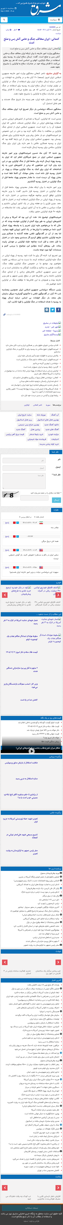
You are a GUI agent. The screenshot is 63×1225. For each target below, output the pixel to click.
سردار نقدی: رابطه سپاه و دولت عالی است (43, 1140)
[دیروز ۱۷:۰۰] (50, 839)
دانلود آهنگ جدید (51, 424)
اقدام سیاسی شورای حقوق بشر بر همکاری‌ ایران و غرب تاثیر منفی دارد (32, 345)
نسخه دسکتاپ (31, 1208)
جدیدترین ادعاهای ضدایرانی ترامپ (46, 937)
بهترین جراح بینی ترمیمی (28, 424)
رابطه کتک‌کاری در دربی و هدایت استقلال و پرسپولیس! (38, 1000)
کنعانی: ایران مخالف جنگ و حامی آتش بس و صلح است (31, 41)
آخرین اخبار (56, 980)
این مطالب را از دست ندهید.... (48, 614)
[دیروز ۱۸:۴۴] (50, 625)
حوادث (58, 951)
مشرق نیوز (39, 7)
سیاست (53, 19)
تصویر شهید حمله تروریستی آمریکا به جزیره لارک (20, 820)
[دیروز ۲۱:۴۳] (50, 783)
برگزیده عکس (55, 812)
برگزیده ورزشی (55, 756)
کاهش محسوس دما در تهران (48, 1170)
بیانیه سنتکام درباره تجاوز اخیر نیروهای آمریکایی (41, 918)
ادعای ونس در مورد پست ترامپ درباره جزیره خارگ (40, 892)
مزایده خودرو (53, 434)
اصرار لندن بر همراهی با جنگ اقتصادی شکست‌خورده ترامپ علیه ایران (32, 996)
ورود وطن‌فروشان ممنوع (50, 873)
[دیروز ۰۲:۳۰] (17, 1187)
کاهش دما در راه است (29, 700)
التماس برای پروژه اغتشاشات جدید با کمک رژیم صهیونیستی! (36, 880)
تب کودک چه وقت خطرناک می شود (18, 1198)
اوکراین (26, 405)
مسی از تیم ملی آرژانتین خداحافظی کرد (44, 1117)
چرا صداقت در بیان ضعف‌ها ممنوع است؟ (43, 1053)
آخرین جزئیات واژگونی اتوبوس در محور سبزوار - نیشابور (38, 907)
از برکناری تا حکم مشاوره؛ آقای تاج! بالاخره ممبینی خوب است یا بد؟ (21, 796)
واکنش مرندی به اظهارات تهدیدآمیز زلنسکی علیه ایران (38, 355)
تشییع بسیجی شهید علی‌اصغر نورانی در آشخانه (22, 836)
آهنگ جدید (20, 429)
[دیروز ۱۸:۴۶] (50, 641)
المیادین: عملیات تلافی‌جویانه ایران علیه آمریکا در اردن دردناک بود (34, 1026)
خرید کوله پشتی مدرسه (49, 444)
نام (59, 459)
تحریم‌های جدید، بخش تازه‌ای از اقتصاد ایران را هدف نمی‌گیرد (36, 1159)
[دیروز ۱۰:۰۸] (50, 704)
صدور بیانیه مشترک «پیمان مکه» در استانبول (42, 1121)
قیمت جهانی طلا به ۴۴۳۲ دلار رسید (45, 733)
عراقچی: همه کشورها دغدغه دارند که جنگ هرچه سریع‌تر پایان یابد (34, 1045)
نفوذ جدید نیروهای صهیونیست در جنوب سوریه (41, 1166)
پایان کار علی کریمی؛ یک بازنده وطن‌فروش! (42, 888)
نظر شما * (56, 474)
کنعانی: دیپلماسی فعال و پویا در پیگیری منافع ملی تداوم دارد (35, 377)
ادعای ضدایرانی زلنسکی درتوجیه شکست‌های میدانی (38, 381)
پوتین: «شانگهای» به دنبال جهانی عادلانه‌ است (41, 1113)
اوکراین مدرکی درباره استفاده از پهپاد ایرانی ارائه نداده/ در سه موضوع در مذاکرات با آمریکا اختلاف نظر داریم (32, 372)
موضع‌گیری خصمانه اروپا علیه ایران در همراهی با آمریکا (38, 930)
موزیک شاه (41, 415)
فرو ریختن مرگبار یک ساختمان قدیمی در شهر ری (48, 972)
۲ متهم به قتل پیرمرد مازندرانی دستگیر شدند (22, 669)
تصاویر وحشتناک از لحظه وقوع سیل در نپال (43, 922)
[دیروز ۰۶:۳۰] (46, 1187)
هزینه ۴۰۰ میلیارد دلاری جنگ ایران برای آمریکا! (41, 1079)
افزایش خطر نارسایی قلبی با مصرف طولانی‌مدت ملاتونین (48, 1198)
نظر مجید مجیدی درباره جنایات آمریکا (45, 1109)
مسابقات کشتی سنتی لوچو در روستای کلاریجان (41, 1151)
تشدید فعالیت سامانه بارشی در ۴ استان (17, 972)
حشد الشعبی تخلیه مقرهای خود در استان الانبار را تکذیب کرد (36, 926)
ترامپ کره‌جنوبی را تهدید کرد (48, 903)
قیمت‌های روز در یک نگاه (51, 718)
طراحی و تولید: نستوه (31, 1221)
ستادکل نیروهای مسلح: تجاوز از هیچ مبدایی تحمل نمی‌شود (37, 1049)
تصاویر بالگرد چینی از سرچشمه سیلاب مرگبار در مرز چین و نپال (35, 988)
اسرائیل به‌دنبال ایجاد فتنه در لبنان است (44, 1136)
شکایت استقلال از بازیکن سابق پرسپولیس (21, 763)
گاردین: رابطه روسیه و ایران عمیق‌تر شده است (40, 367)
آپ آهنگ (55, 415)
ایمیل (58, 467)
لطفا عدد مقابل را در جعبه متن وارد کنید (46, 493)
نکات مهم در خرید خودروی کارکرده (46, 1132)
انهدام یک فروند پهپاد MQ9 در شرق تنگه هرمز (41, 1090)
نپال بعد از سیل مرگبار (50, 895)
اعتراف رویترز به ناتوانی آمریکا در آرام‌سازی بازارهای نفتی (38, 1007)
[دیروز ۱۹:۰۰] (46, 962)
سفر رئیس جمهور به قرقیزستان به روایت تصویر (22, 852)
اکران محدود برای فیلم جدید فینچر (46, 1068)
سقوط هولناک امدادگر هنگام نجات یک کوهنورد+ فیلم (22, 638)
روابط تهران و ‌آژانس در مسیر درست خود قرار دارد (39, 395)
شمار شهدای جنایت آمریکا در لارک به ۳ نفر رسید (20, 622)
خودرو (58, 582)
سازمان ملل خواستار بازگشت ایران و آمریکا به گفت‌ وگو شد (37, 1015)
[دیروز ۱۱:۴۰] (50, 688)
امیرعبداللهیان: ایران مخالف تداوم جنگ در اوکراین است (37, 359)
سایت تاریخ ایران (24, 415)
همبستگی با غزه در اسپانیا (49, 1011)
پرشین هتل (35, 429)
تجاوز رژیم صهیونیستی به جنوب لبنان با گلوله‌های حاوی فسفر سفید (34, 1003)
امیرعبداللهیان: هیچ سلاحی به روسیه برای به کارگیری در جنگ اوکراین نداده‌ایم (33, 351)
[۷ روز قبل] (17, 593)
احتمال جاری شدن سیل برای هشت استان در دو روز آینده (37, 1057)
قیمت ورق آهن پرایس (15, 434)
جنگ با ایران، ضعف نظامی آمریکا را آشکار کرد (42, 1125)
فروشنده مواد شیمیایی (37, 439)
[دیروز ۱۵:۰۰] (50, 855)
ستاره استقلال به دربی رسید (27, 778)
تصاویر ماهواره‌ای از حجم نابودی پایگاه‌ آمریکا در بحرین (39, 876)
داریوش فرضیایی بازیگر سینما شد (46, 1155)
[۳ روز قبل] (46, 593)
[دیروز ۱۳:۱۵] (50, 672)
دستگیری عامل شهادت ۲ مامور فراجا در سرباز (42, 1087)
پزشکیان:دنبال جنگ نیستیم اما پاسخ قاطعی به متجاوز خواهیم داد (34, 911)
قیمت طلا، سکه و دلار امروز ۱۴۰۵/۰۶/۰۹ (22, 652)
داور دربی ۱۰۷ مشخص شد (49, 899)
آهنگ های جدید (52, 429)
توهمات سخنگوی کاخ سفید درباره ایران (44, 1019)
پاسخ (7, 522)
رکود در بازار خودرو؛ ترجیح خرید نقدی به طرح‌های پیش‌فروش (18, 603)
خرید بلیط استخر (36, 434)
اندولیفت (55, 439)
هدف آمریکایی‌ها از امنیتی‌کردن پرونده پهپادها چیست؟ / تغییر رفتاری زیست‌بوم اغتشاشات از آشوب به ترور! (33, 390)
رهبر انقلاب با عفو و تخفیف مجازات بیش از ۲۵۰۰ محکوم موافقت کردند (32, 1064)
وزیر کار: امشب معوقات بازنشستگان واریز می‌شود (21, 685)
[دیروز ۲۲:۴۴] (50, 767)
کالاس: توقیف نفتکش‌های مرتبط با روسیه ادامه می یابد (38, 1098)
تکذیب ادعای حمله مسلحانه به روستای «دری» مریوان (39, 1083)
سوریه (48, 405)
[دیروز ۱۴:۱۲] (50, 657)
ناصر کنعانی (37, 405)
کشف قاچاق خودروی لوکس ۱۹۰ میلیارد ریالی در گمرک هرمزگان (47, 603)
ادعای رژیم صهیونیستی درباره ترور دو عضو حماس (40, 1038)
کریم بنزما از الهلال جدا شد (49, 933)
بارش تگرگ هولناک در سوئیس (47, 1128)
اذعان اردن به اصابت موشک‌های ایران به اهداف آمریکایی (38, 884)
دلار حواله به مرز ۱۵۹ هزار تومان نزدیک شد (43, 730)
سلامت (58, 1176)
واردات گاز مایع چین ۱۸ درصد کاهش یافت (43, 984)
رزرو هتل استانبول (24, 419)
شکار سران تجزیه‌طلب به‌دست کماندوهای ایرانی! (38, 748)
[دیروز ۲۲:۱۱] (50, 823)
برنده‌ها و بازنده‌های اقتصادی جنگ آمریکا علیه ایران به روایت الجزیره (33, 1102)
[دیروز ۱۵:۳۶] (17, 962)
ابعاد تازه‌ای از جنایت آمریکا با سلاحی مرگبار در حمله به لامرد (36, 992)
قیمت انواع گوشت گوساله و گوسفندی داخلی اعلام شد (38, 722)
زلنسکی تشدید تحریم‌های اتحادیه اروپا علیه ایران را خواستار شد (34, 385)
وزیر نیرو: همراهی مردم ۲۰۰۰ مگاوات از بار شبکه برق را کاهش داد (33, 1075)
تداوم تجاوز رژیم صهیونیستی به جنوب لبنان (43, 1072)
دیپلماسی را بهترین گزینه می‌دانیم (45, 363)
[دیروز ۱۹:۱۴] (50, 799)
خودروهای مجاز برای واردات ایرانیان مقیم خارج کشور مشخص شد (34, 1147)
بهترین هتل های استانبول (48, 419)
